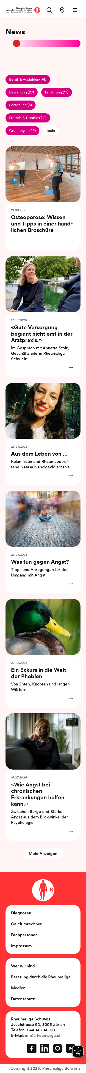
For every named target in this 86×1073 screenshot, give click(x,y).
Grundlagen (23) (22, 130)
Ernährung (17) (56, 92)
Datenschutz (23, 998)
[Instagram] (57, 1048)
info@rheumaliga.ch (43, 1035)
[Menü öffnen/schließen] (74, 10)
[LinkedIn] (44, 1048)
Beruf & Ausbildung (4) (27, 79)
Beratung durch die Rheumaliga (41, 977)
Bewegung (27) (21, 92)
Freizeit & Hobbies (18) (28, 118)
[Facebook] (31, 1048)
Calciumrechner (26, 924)
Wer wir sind (23, 966)
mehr (51, 130)
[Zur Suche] (49, 10)
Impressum (21, 945)
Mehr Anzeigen (43, 853)
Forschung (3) (20, 105)
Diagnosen (21, 913)
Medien (18, 987)
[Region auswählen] (62, 10)
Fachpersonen (24, 934)
